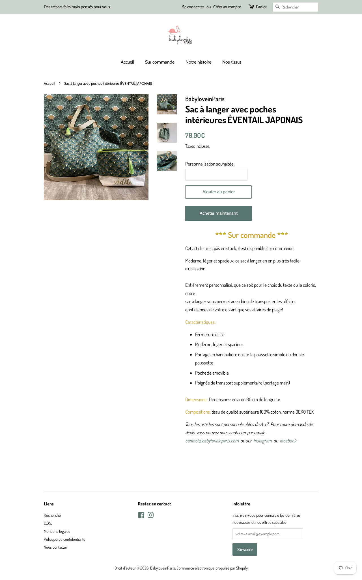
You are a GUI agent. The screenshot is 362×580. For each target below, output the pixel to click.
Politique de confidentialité (64, 539)
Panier (261, 6)
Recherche (52, 515)
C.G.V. (48, 522)
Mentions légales (57, 531)
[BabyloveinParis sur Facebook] (141, 515)
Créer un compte (227, 6)
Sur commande (159, 62)
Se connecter (193, 6)
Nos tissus (232, 62)
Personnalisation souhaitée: (209, 164)
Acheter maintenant (219, 213)
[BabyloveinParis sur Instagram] (150, 515)
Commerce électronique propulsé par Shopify (212, 567)
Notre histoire (198, 62)
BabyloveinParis (162, 567)
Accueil (127, 62)
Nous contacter (55, 546)
